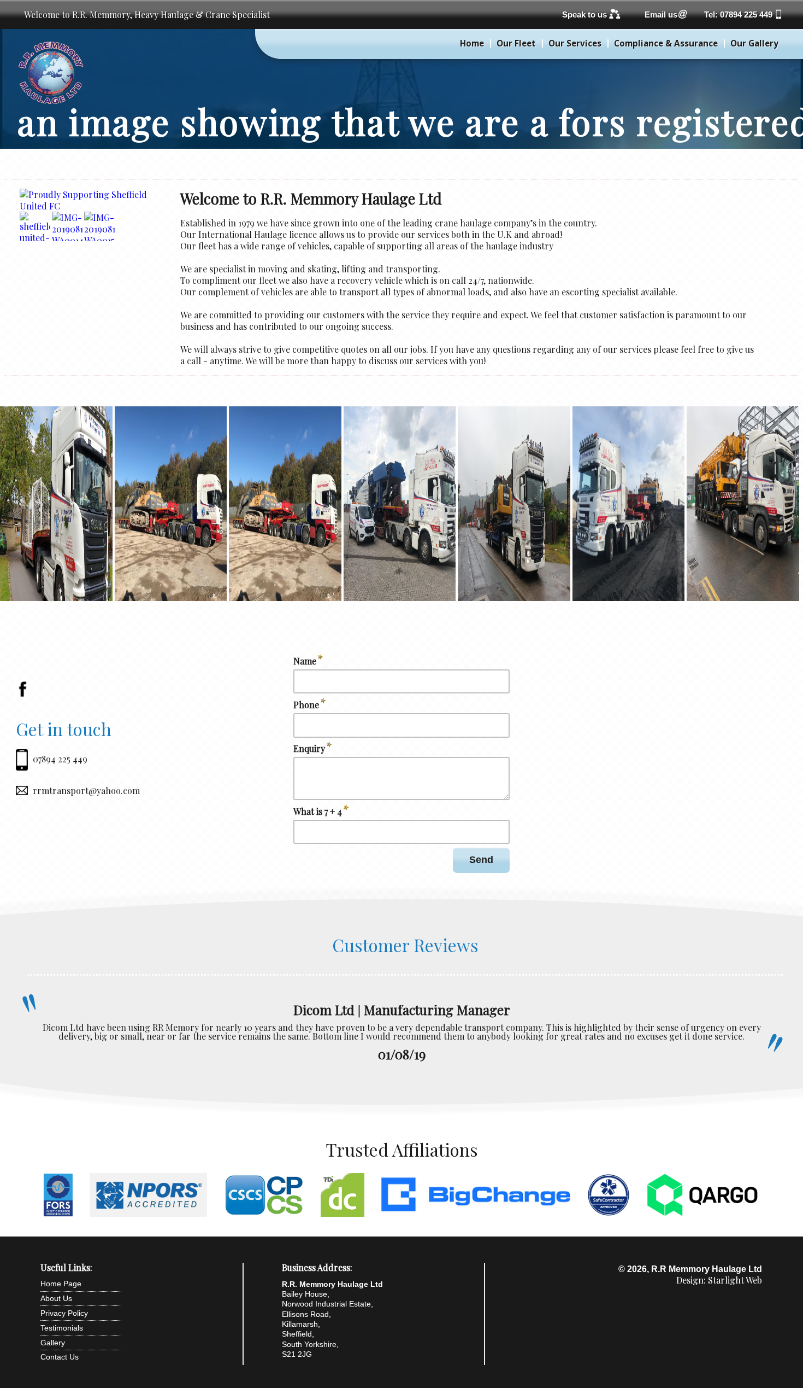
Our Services (574, 43)
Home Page (60, 1283)
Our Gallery (754, 43)
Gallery (52, 1342)
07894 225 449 (60, 759)
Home (472, 43)
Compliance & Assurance (666, 43)
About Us (56, 1298)
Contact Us (59, 1356)
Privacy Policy (64, 1313)
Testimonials (61, 1327)
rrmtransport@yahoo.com (86, 790)
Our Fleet (516, 43)
